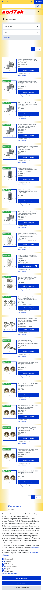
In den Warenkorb (27, 266)
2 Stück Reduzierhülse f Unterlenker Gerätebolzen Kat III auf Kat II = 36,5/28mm (27, 169)
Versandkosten (22, 75)
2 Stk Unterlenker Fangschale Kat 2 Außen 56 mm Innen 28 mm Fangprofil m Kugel (28, 148)
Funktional (9, 571)
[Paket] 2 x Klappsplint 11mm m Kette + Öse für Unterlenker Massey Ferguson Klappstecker (27, 298)
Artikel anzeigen (28, 70)
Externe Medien (11, 566)
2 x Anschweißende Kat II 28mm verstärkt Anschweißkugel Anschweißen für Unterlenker (27, 278)
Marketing (9, 564)
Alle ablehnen (21, 583)
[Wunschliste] (32, 2)
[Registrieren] (7, 2)
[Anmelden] (3, 2)
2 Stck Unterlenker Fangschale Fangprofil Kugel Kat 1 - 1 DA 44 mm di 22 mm (27, 61)
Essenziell (9, 559)
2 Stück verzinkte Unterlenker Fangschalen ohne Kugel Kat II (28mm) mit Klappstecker (27, 235)
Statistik (8, 561)
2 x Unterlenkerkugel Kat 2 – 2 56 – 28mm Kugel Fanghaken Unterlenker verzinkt (28, 407)
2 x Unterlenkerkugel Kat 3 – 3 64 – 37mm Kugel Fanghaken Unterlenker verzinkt (28, 472)
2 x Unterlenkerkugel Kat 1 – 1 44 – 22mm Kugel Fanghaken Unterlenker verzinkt (28, 364)
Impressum (35, 548)
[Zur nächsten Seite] (39, 49)
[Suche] (38, 6)
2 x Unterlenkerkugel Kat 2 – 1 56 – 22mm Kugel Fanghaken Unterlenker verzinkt (28, 385)
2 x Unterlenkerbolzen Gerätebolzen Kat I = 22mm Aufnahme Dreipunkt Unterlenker (28, 342)
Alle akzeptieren (21, 578)
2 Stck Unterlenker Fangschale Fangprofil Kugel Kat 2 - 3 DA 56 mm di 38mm (27, 104)
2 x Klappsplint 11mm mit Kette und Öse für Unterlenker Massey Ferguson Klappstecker (27, 320)
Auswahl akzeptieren (21, 588)
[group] (10, 66)
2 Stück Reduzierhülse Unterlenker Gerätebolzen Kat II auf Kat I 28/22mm (27, 191)
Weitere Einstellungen (10, 573)
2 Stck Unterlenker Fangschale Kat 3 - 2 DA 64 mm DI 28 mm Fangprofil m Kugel (27, 126)
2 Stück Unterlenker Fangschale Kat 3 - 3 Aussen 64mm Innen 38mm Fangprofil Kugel (27, 213)
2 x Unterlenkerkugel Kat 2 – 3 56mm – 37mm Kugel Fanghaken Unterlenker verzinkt (28, 429)
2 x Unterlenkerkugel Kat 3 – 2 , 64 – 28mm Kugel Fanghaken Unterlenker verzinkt (28, 450)
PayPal (7, 569)
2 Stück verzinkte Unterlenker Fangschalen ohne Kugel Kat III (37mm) (27, 257)
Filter (8, 37)
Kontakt (11, 509)
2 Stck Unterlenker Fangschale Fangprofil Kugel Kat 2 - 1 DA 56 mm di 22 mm (27, 83)
